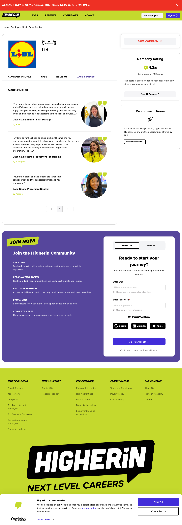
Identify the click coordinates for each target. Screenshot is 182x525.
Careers (148, 399)
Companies (13, 399)
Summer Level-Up (16, 429)
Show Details (43, 519)
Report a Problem (50, 393)
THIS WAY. (83, 5)
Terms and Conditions (121, 388)
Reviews (62, 76)
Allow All (158, 502)
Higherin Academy (154, 393)
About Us (149, 388)
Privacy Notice (150, 350)
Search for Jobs (15, 388)
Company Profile (20, 76)
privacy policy (88, 508)
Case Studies (86, 76)
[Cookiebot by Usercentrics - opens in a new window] (18, 519)
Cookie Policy (117, 399)
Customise (156, 511)
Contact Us (47, 388)
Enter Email (119, 281)
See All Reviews (149, 94)
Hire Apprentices (84, 393)
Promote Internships (86, 388)
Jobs (44, 76)
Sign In (171, 15)
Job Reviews (14, 393)
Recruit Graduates (85, 399)
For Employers (151, 15)
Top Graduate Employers (20, 414)
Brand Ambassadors (86, 405)
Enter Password (121, 299)
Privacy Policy (117, 393)
